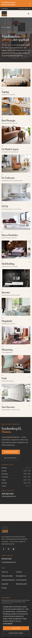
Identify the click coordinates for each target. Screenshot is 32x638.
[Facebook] (4, 549)
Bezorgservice (21, 576)
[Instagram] (9, 549)
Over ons (5, 572)
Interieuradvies (21, 580)
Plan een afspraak (10, 452)
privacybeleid (7, 623)
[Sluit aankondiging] (29, 3)
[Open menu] (28, 14)
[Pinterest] (13, 549)
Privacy (4, 588)
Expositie (5, 584)
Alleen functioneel (16, 633)
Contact (19, 572)
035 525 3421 (8, 493)
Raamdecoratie (21, 584)
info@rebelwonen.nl (9, 496)
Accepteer (16, 628)
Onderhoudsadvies (8, 580)
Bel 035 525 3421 (10, 458)
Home (3, 27)
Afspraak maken (7, 576)
